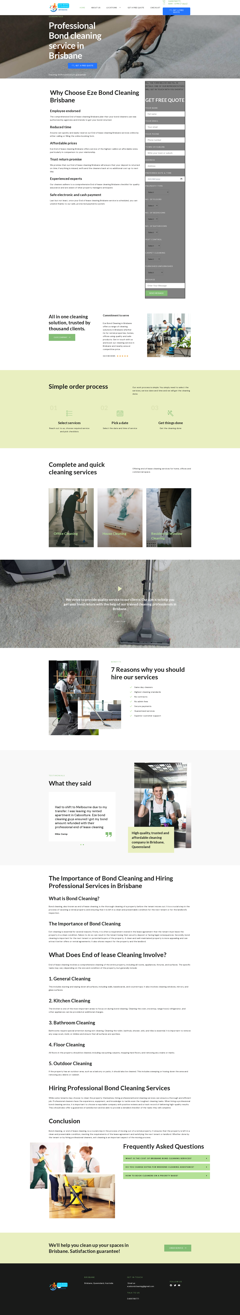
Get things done (170, 423)
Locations (111, 7)
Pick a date (120, 423)
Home (82, 7)
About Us (95, 7)
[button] (80, 844)
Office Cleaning (66, 533)
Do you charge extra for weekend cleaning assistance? (160, 1167)
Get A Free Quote (136, 7)
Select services (69, 423)
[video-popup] (120, 590)
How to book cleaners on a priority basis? (152, 1176)
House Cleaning (114, 533)
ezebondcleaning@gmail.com (140, 1286)
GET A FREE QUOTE (178, 11)
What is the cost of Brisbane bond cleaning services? (159, 1158)
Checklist (155, 7)
